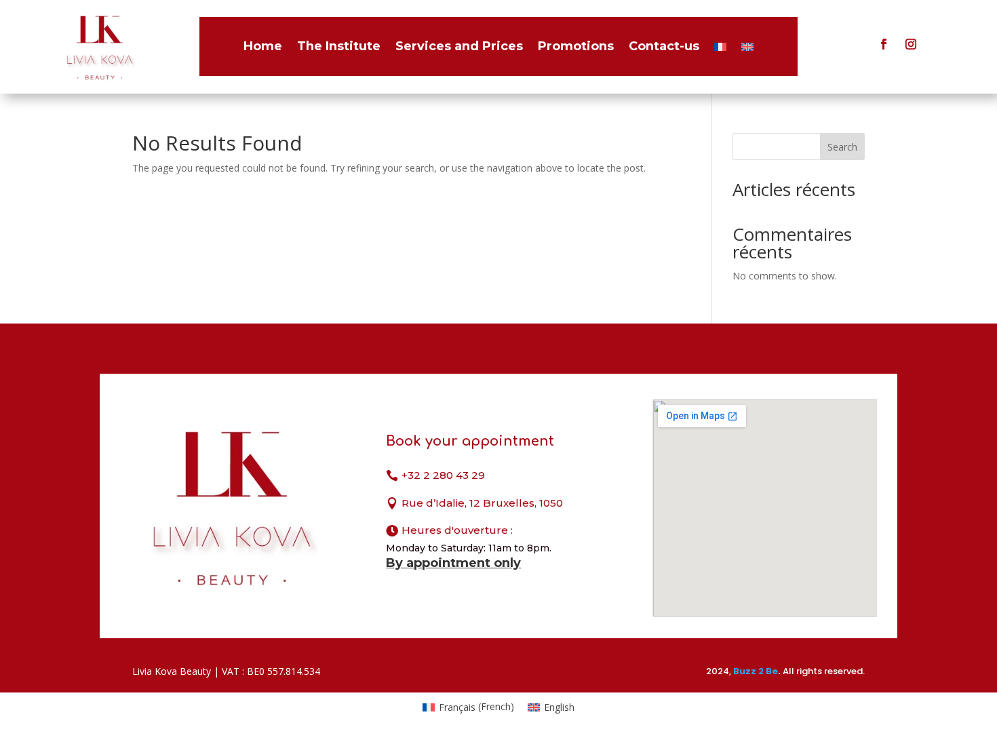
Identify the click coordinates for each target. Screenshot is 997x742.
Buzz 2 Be (755, 671)
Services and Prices (459, 46)
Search (842, 146)
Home (262, 46)
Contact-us (664, 46)
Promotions (576, 46)
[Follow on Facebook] (884, 44)
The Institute (338, 46)
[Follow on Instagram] (911, 44)
